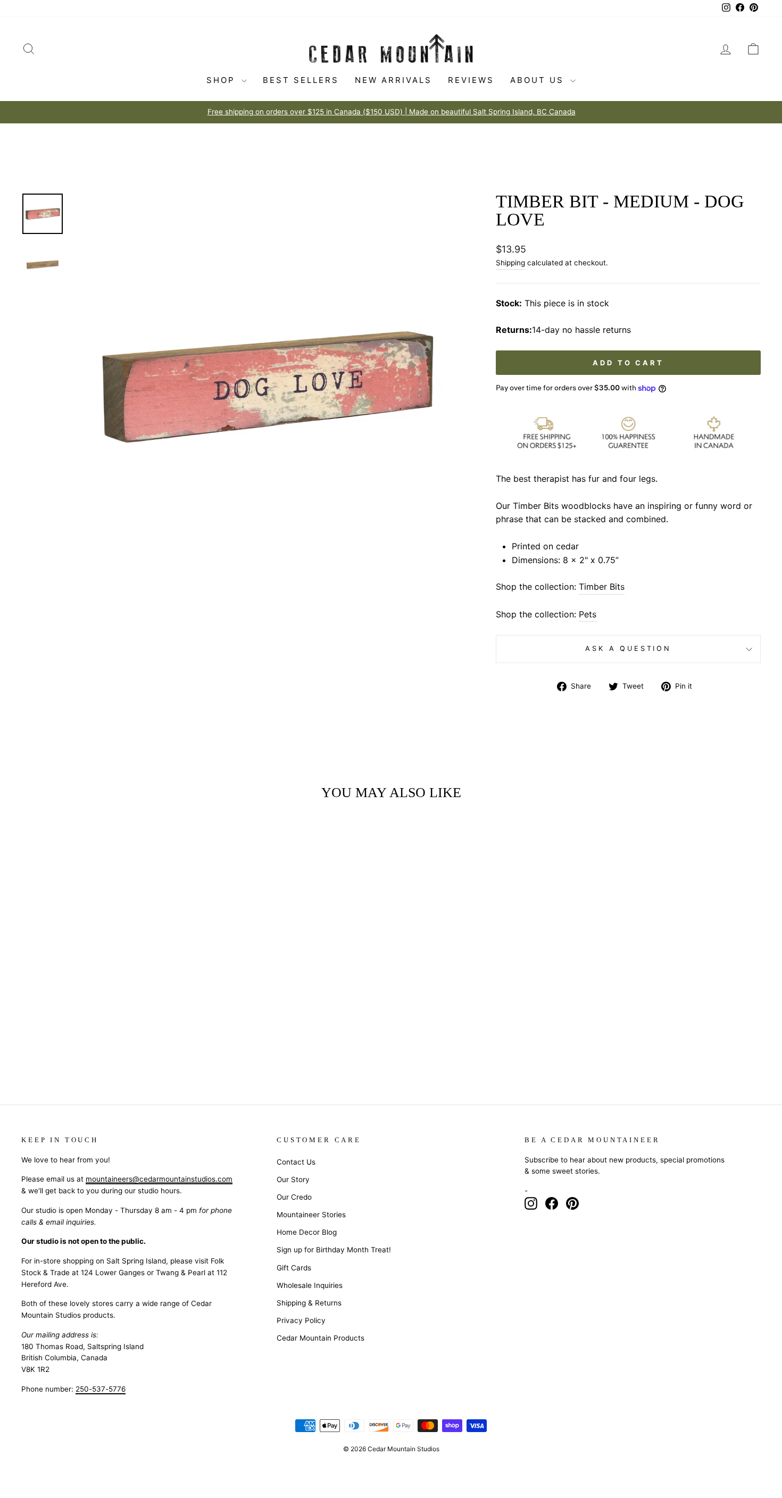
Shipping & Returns (309, 1303)
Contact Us (296, 1162)
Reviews (471, 80)
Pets (587, 614)
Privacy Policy (301, 1320)
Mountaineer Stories (311, 1214)
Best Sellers (301, 80)
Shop (222, 80)
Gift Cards (294, 1267)
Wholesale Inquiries (310, 1285)
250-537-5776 (101, 1389)
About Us (539, 80)
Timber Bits (602, 586)
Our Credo (294, 1197)
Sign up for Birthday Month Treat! (334, 1249)
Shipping (510, 262)
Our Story (293, 1179)
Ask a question (628, 648)
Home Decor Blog (307, 1232)
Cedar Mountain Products (320, 1338)
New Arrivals (393, 80)
